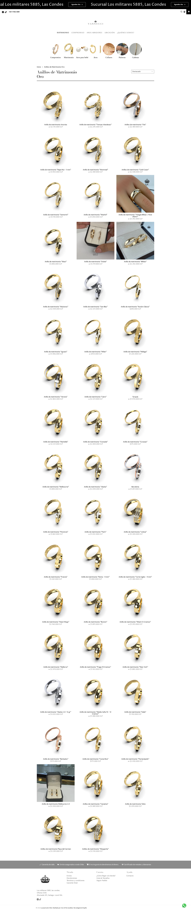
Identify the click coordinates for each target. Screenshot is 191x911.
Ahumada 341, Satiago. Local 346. (50, 895)
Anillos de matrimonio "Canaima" (95, 804)
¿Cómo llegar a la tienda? (105, 876)
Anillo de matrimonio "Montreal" (95, 170)
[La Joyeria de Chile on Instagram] (3, 12)
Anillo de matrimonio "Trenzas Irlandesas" (95, 125)
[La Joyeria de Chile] (95, 22)
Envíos (69, 876)
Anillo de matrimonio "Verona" (55, 397)
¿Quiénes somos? (125, 33)
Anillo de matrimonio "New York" (135, 667)
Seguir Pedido (101, 880)
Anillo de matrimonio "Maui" (56, 262)
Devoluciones (72, 878)
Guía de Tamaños (103, 878)
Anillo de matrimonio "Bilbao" (135, 262)
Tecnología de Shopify (80, 908)
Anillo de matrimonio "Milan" (95, 352)
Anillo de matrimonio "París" (95, 532)
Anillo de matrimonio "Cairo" (95, 397)
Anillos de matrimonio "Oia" (135, 125)
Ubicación (110, 33)
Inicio (39, 67)
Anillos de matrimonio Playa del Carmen (55, 849)
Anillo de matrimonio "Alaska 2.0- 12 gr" (55, 712)
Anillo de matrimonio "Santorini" (55, 215)
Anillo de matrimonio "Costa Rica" (95, 759)
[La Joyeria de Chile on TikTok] (6, 12)
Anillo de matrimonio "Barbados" (55, 759)
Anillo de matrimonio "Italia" (135, 712)
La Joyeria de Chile (46, 908)
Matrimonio (63, 33)
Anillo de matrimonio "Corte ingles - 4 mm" (135, 577)
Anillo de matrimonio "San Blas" (95, 307)
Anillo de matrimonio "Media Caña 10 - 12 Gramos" (95, 713)
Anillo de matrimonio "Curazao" (135, 442)
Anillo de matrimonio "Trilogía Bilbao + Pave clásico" (135, 216)
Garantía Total (72, 883)
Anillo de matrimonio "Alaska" (95, 487)
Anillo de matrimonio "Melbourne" (55, 487)
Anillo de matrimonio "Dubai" (95, 262)
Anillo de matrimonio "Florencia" (55, 532)
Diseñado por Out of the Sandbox (63, 908)
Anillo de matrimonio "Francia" (55, 577)
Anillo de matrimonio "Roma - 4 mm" (95, 577)
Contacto (130, 876)
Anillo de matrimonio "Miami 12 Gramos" (135, 622)
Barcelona (135, 487)
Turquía (135, 397)
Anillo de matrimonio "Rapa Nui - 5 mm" (55, 170)
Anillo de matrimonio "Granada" (95, 442)
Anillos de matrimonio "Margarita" (95, 849)
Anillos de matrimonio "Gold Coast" (135, 170)
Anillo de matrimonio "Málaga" (135, 352)
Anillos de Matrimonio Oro (54, 67)
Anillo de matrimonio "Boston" (95, 622)
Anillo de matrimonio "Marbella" (55, 442)
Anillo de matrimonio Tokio (135, 804)
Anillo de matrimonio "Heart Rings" (55, 622)
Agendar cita (49, 4)
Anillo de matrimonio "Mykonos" (55, 307)
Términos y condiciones (75, 880)
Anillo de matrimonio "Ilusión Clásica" (135, 307)
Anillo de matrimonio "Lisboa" (135, 532)
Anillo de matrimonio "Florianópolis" (135, 759)
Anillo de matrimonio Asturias (55, 125)
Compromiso (77, 33)
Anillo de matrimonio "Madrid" (95, 215)
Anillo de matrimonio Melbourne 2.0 (56, 804)
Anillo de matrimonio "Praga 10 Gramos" (95, 667)
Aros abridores (94, 33)
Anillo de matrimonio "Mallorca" (55, 667)
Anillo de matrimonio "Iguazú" (55, 352)
